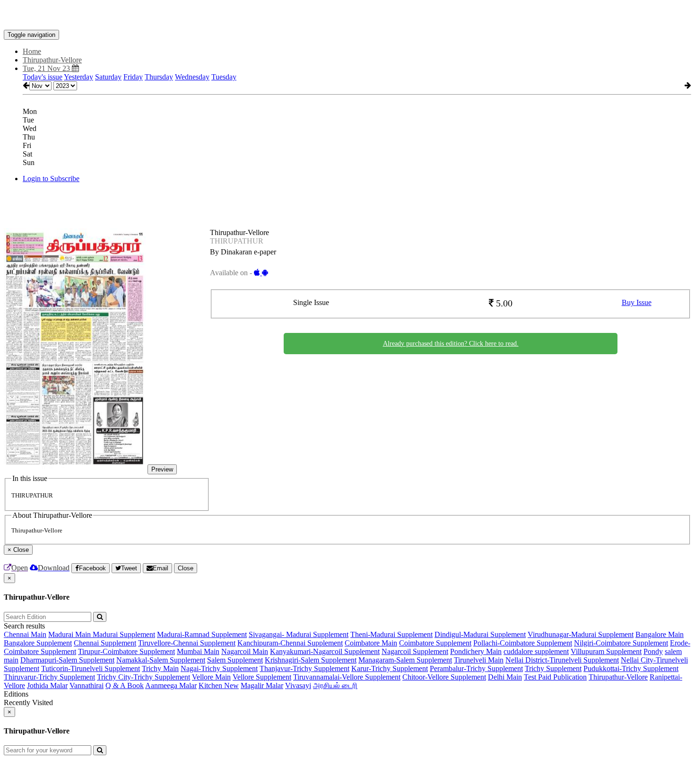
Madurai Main (70, 634)
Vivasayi (298, 685)
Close (185, 568)
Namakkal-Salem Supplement (160, 660)
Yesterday (78, 77)
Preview (162, 469)
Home (32, 51)
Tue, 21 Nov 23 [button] (47, 68)
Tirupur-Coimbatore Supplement (126, 651)
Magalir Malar (262, 685)
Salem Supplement (235, 660)
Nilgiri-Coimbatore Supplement (621, 643)
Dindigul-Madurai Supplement (480, 634)
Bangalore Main (659, 634)
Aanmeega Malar (171, 685)
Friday (133, 77)
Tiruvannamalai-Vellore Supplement (346, 677)
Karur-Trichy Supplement (389, 668)
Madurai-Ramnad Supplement (202, 634)
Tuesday (223, 77)
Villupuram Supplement (606, 651)
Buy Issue (637, 302)
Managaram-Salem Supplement (405, 660)
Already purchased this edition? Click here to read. (451, 343)
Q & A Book (124, 685)
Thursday (159, 77)
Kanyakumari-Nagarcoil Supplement (325, 651)
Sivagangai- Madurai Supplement (298, 634)
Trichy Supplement (553, 668)
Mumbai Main (198, 651)
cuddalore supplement (536, 651)
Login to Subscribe (51, 178)
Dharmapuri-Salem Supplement (67, 660)
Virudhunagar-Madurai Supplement (581, 634)
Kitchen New (219, 685)
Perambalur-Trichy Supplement (476, 668)
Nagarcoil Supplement (415, 651)
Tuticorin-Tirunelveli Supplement (90, 668)
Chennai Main (25, 634)
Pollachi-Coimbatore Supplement (522, 643)
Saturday (108, 77)
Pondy (653, 651)
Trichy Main (160, 668)
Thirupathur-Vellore (618, 677)
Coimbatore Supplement (435, 643)
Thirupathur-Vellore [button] (52, 60)
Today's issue (42, 77)
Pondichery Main (476, 651)
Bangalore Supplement (38, 643)
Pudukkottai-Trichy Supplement (630, 668)
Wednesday (192, 77)
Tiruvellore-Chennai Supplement (186, 643)
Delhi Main (505, 677)
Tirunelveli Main (479, 660)
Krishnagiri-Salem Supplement (310, 660)
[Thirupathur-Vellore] (347, 15)
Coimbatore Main (371, 643)
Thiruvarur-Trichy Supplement (49, 677)
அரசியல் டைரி (335, 685)
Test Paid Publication (555, 677)
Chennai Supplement (105, 643)
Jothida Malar (47, 685)
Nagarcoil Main (244, 651)
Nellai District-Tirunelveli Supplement (562, 660)
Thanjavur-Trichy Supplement (304, 668)
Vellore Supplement (262, 677)
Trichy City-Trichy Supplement (143, 677)
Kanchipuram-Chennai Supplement (290, 643)
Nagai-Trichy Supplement (219, 668)
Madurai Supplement (124, 634)
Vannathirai (87, 685)
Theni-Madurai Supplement (391, 634)
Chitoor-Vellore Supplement (444, 677)
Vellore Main (211, 677)
